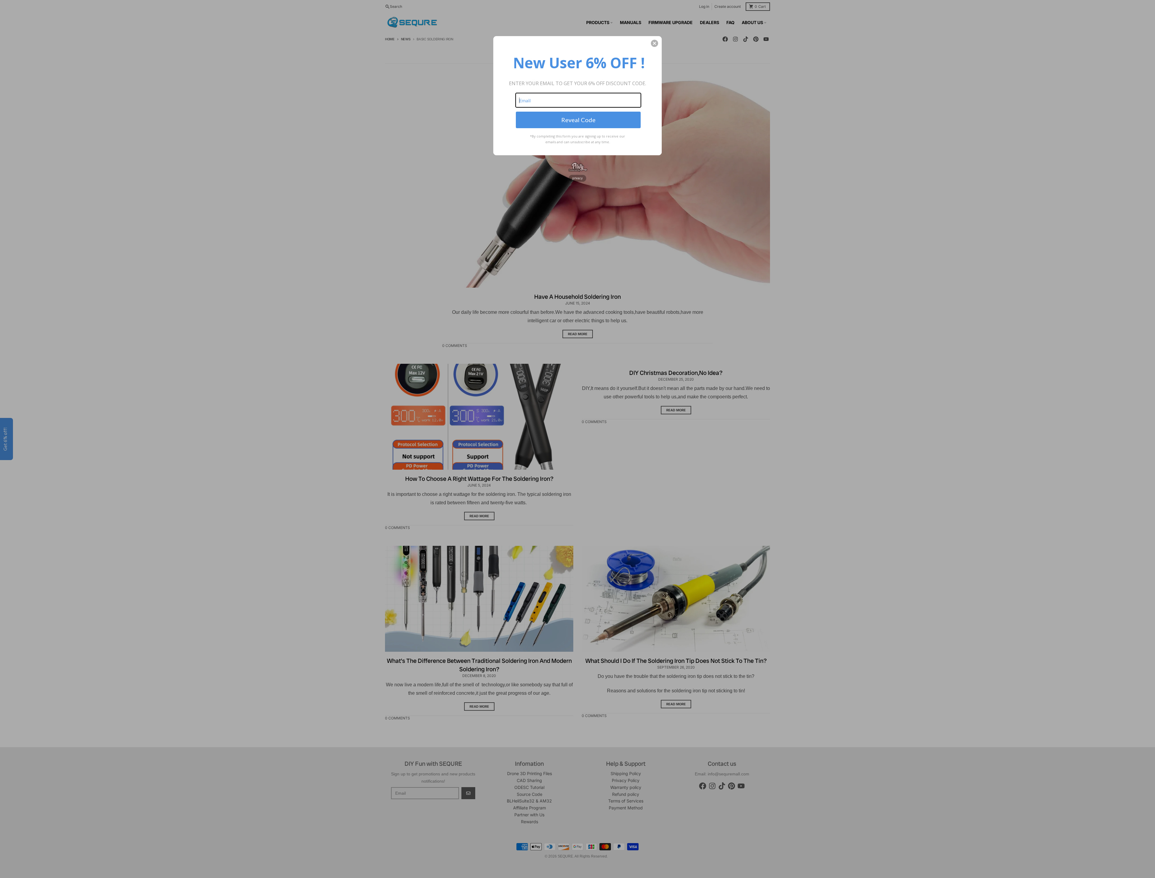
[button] (654, 43)
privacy (577, 178)
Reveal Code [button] (578, 119)
